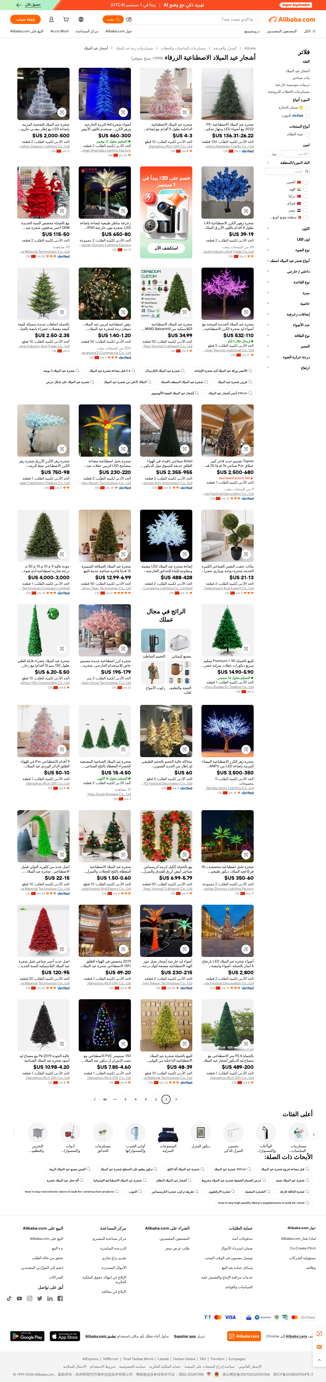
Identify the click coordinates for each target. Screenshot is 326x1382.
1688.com (110, 1359)
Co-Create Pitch (303, 1248)
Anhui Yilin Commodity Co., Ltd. (45, 683)
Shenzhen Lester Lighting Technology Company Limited (43, 588)
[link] (319, 1333)
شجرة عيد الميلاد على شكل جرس (67, 382)
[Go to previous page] (176, 1099)
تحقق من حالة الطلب (47, 1258)
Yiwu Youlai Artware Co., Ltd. (109, 794)
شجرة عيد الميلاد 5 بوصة (59, 371)
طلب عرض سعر (177, 1248)
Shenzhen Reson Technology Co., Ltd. (105, 483)
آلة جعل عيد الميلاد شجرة (63, 1180)
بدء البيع (57, 1248)
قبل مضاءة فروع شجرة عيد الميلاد (282, 1169)
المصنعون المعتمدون (174, 1238)
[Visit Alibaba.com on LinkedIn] (50, 1298)
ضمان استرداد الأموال (237, 1248)
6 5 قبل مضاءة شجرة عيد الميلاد (109, 371)
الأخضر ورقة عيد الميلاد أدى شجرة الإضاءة (221, 371)
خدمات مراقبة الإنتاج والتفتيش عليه (227, 1277)
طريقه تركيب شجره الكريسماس (173, 1191)
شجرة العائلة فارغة (292, 1191)
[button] (129, 19)
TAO (202, 1359)
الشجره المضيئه (255, 1191)
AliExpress (90, 1359)
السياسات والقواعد (239, 1287)
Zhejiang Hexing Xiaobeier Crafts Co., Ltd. (227, 146)
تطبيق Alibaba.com (100, 1336)
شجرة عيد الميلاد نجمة (290, 1180)
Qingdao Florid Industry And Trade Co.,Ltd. (227, 251)
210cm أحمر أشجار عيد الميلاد (228, 393)
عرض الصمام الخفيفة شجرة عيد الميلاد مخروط (231, 1180)
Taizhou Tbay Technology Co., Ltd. (105, 588)
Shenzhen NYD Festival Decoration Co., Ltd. (166, 783)
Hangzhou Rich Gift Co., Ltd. (170, 146)
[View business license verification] (209, 1374)
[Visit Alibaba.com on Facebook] (60, 1298)
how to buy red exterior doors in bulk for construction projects (69, 1191)
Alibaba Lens (296, 1336)
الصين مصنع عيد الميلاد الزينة (67, 1169)
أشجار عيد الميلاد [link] (96, 48)
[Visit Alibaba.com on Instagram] (29, 1298)
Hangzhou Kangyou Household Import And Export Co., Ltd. (227, 588)
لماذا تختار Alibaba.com (298, 1238)
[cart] (65, 20)
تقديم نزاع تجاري (114, 1258)
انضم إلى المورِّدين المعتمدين (42, 1268)
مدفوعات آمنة (242, 1238)
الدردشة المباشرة (113, 1248)
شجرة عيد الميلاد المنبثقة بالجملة (182, 382)
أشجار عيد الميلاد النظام (171, 1180)
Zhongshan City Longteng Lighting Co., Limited (166, 588)
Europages (237, 1359)
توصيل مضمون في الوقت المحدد (229, 1258)
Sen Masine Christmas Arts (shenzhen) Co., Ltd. (166, 483)
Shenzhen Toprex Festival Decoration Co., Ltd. (227, 494)
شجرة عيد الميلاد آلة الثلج (183, 1169)
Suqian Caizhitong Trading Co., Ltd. (43, 483)
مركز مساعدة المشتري (109, 1238)
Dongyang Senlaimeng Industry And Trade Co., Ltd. (43, 346)
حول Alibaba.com (302, 1228)
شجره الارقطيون (219, 1191)
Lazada (163, 1359)
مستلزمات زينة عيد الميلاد (134, 48)
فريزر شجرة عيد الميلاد (232, 382)
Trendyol (217, 1359)
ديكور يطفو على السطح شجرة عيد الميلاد (126, 1169)
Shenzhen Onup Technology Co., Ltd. (105, 683)
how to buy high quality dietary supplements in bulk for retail (261, 1203)
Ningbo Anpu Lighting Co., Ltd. (230, 788)
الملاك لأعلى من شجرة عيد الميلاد (125, 382)
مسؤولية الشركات (302, 1258)
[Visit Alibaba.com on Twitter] (40, 1298)
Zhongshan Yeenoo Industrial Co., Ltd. (227, 350)
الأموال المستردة (114, 1268)
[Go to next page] (94, 1099)
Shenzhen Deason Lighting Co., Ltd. (43, 146)
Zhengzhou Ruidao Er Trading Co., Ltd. (227, 687)
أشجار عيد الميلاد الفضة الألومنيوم (173, 393)
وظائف (310, 1268)
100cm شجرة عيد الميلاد (230, 1169)
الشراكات (56, 1277)
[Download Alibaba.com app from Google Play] (27, 1336)
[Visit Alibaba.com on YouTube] (19, 1298)
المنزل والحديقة (225, 48)
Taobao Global (184, 1359)
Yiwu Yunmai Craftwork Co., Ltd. (167, 346)
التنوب (133, 1191)
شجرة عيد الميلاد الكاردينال (162, 371)
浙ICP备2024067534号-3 (293, 1374)
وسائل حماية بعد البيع (237, 1268)
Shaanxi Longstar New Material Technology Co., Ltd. (43, 251)
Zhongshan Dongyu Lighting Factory (105, 245)
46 (105, 1099)
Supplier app (185, 1336)
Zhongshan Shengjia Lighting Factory (105, 150)
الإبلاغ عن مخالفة (114, 1291)
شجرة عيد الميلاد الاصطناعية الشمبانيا (117, 1180)
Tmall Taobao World (138, 1359)
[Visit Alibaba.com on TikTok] (9, 1298)
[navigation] (287, 574)
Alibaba (250, 48)
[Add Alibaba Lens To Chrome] (244, 1336)
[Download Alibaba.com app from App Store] (65, 1336)
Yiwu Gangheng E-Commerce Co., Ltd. (105, 353)
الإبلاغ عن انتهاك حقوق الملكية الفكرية (104, 1279)
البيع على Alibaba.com (46, 1238)
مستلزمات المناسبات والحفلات (183, 48)
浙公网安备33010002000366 (246, 1374)
